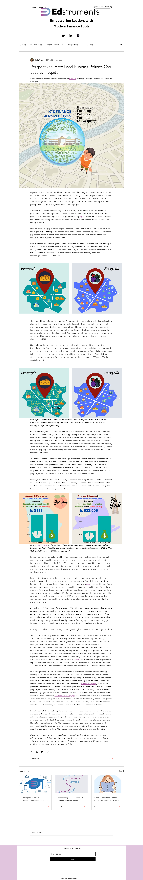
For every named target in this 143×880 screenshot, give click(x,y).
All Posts (22, 44)
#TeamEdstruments (55, 44)
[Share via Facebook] (31, 752)
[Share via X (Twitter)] (37, 752)
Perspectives (73, 44)
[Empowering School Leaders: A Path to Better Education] (71, 784)
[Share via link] (48, 752)
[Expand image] (44, 288)
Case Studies (87, 44)
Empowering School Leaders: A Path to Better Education (70, 799)
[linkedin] (71, 35)
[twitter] (63, 35)
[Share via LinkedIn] (42, 752)
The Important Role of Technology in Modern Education (35, 799)
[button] (121, 45)
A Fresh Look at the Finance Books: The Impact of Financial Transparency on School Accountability (106, 799)
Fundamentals (36, 44)
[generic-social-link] (78, 35)
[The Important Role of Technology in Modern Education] (35, 784)
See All (121, 771)
